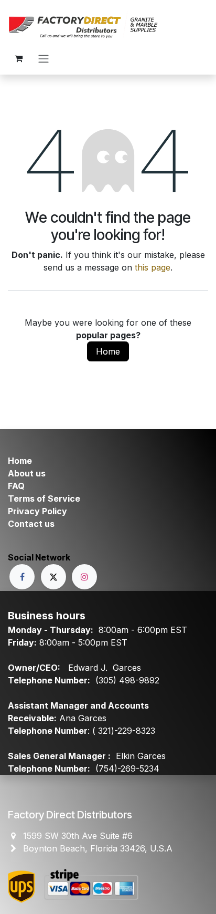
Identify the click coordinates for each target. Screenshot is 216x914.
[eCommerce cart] (18, 58)
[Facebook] (22, 576)
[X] (53, 576)
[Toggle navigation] (43, 58)
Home (108, 351)
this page (152, 267)
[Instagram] (84, 576)
